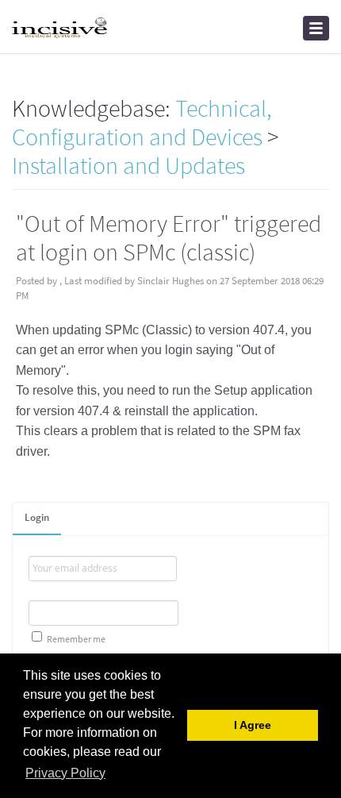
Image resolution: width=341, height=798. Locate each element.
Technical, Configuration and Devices (142, 122)
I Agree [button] (252, 725)
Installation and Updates (128, 165)
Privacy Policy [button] (65, 773)
